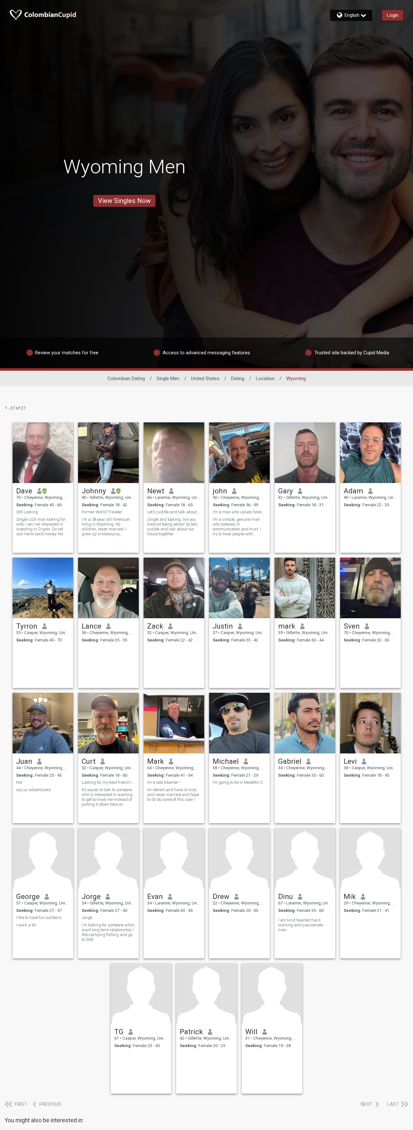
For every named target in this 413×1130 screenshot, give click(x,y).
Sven (352, 626)
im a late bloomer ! (163, 782)
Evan (155, 896)
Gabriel (289, 761)
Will (251, 1031)
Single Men (167, 378)
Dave (24, 491)
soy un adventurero (33, 789)
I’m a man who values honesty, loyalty (239, 512)
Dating (237, 378)
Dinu (285, 896)
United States (205, 378)
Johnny (94, 491)
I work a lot (26, 925)
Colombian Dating (126, 378)
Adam (353, 491)
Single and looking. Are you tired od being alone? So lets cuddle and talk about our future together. (172, 526)
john (220, 491)
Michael (226, 761)
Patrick (191, 1031)
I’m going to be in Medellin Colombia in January (239, 782)
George (28, 896)
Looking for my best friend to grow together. (108, 782)
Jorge (91, 896)
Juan (24, 761)
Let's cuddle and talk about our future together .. (174, 512)
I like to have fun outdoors (39, 917)
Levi (350, 761)
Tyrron (26, 626)
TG (119, 1031)
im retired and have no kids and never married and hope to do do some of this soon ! (173, 794)
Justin (223, 626)
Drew (221, 896)
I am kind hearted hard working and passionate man (300, 925)
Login (392, 15)
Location (265, 378)
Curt (89, 761)
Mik (350, 896)
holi (19, 782)
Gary (285, 491)
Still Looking (27, 512)
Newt (155, 491)
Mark (155, 761)
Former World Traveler (102, 512)
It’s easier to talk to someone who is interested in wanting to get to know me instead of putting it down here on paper (107, 797)
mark (286, 626)
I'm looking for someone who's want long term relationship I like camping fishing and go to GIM (108, 932)
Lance (91, 626)
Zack (155, 626)
